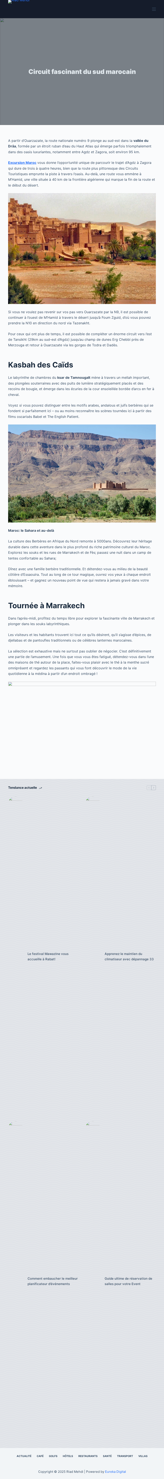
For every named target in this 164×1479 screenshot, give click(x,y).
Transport (125, 1456)
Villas (143, 1456)
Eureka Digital (115, 1472)
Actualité (24, 1456)
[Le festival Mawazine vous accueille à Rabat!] (15, 956)
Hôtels (68, 1456)
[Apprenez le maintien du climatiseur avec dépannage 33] (92, 956)
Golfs (53, 1456)
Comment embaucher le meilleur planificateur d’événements (53, 1281)
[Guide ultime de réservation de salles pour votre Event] (92, 1281)
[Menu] (154, 9)
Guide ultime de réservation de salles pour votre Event (128, 1281)
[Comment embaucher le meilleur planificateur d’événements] (15, 1281)
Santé (107, 1456)
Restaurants (88, 1456)
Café (40, 1456)
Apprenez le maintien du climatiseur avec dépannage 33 (129, 956)
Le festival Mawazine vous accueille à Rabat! (48, 956)
